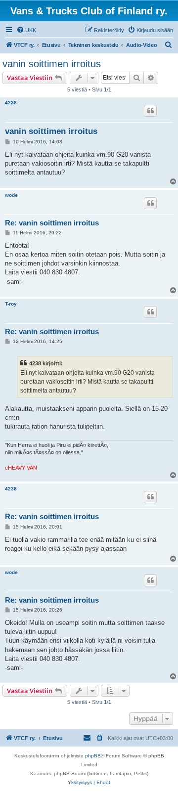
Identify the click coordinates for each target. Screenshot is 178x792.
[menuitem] (26, 30)
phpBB (93, 755)
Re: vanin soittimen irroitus (52, 223)
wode (11, 195)
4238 (11, 102)
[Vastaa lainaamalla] (150, 111)
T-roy (11, 304)
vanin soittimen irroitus (51, 63)
